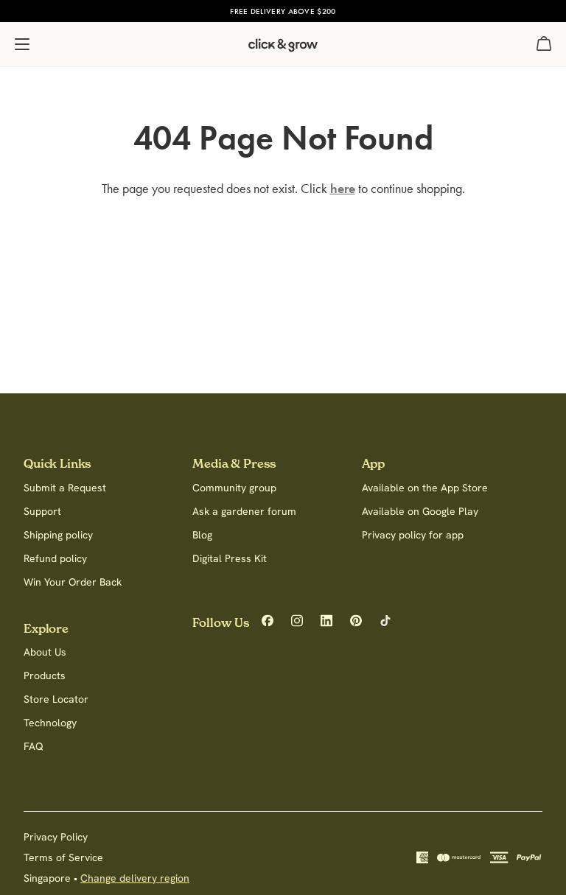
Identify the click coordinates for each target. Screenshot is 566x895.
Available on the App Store (425, 487)
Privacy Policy (56, 836)
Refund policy (55, 558)
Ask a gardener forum (244, 511)
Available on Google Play (420, 511)
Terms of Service (63, 857)
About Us (45, 652)
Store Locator (56, 699)
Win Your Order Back (73, 582)
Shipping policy (58, 534)
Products (45, 675)
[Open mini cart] (544, 44)
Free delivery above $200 (282, 11)
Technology (50, 722)
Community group (234, 487)
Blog (202, 534)
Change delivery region (134, 878)
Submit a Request (65, 487)
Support (42, 511)
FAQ (33, 746)
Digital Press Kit (229, 558)
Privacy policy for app (413, 534)
